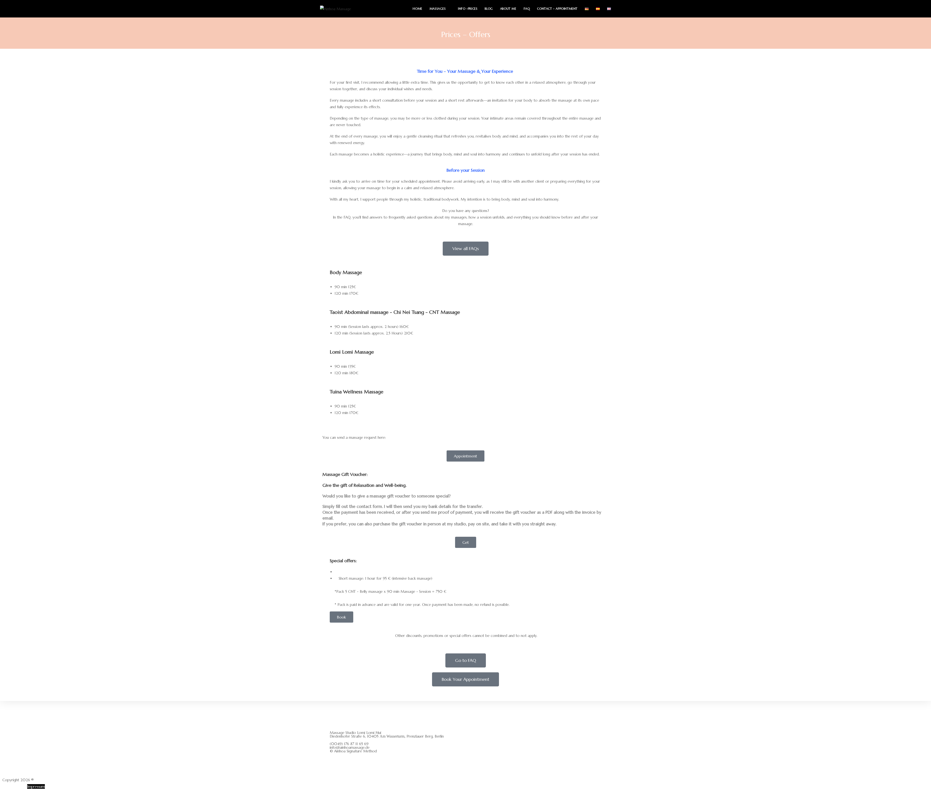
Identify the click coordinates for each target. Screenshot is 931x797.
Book (341, 617)
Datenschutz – (14, 786)
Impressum (36, 786)
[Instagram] (336, 764)
